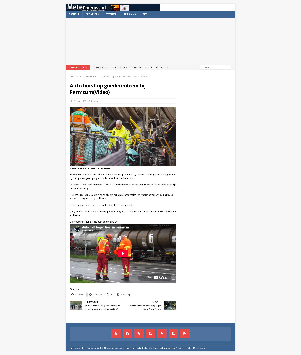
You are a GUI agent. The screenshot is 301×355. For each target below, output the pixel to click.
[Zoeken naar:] (215, 67)
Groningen (92, 14)
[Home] (150, 333)
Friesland (130, 14)
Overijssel (112, 14)
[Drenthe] (127, 333)
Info (145, 14)
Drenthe (74, 14)
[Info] (162, 333)
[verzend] (185, 333)
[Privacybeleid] (173, 333)
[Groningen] (139, 333)
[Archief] (116, 333)
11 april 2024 (80, 101)
